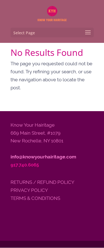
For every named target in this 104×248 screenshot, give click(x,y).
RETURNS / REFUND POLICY (42, 182)
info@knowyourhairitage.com (43, 157)
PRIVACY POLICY (29, 190)
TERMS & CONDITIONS (35, 198)
